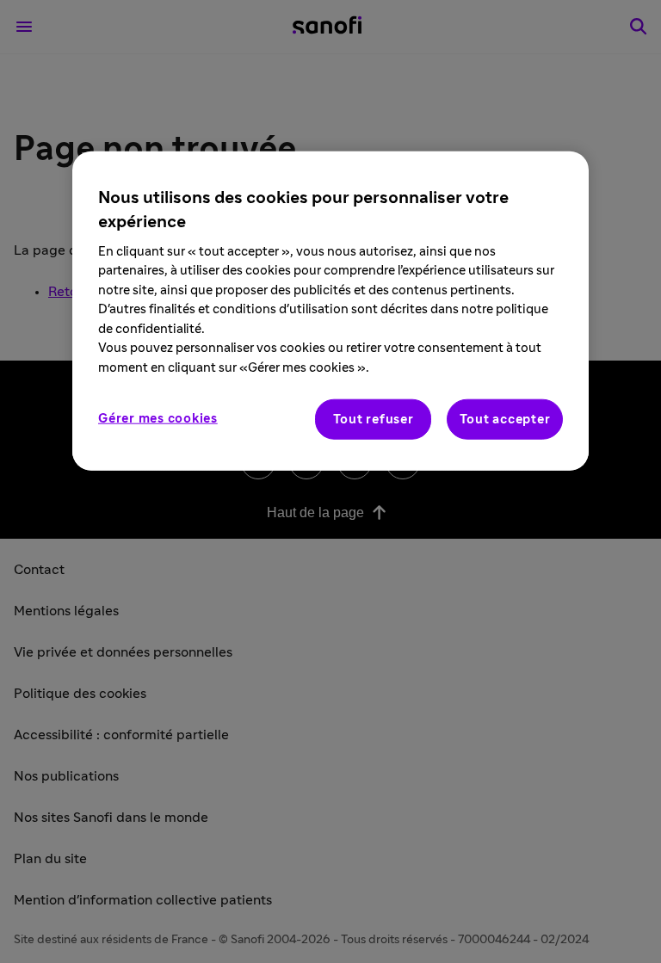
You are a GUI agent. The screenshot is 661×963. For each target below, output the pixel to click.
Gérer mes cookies (158, 418)
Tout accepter (505, 419)
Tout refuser (373, 419)
